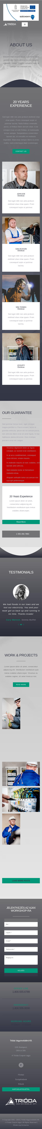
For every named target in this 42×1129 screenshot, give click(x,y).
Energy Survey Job (11, 712)
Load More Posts (21, 881)
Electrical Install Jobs (11, 827)
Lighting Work (21, 798)
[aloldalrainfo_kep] (21, 5)
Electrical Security (21, 772)
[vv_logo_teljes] (9, 24)
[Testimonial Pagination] (18, 624)
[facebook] (21, 1065)
